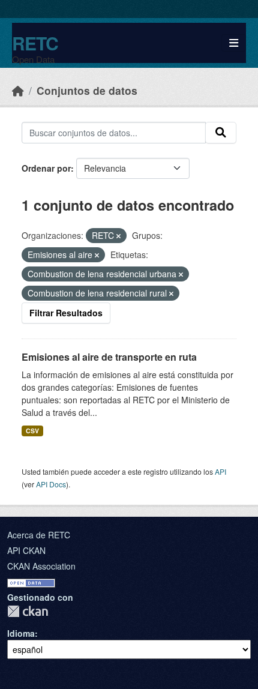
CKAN (27, 611)
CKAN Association (41, 566)
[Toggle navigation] (233, 43)
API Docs (51, 484)
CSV (32, 430)
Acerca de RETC (38, 535)
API (220, 471)
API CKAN (26, 550)
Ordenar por (46, 168)
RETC (35, 43)
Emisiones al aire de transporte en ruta (109, 357)
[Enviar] (220, 132)
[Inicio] (18, 90)
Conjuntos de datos (87, 90)
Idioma (21, 633)
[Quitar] (118, 236)
